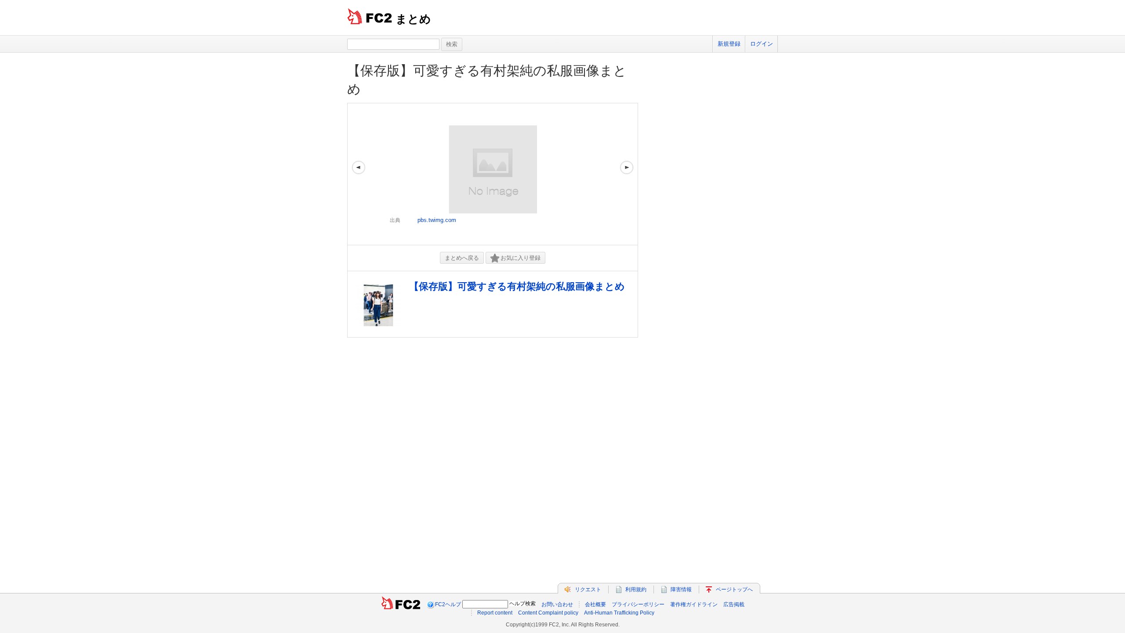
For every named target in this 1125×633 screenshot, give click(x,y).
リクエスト (588, 589)
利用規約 (635, 589)
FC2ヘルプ (448, 604)
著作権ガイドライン (694, 604)
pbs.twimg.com (436, 220)
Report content (494, 613)
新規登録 (729, 43)
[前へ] (358, 174)
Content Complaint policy (548, 613)
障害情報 (681, 589)
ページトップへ (734, 589)
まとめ (413, 18)
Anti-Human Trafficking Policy (619, 613)
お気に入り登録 (521, 258)
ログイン (761, 43)
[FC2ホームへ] (401, 604)
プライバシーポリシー (638, 604)
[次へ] (626, 174)
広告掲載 (733, 604)
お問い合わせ (557, 604)
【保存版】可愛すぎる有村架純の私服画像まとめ (517, 286)
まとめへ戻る (462, 258)
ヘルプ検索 (522, 603)
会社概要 (595, 604)
